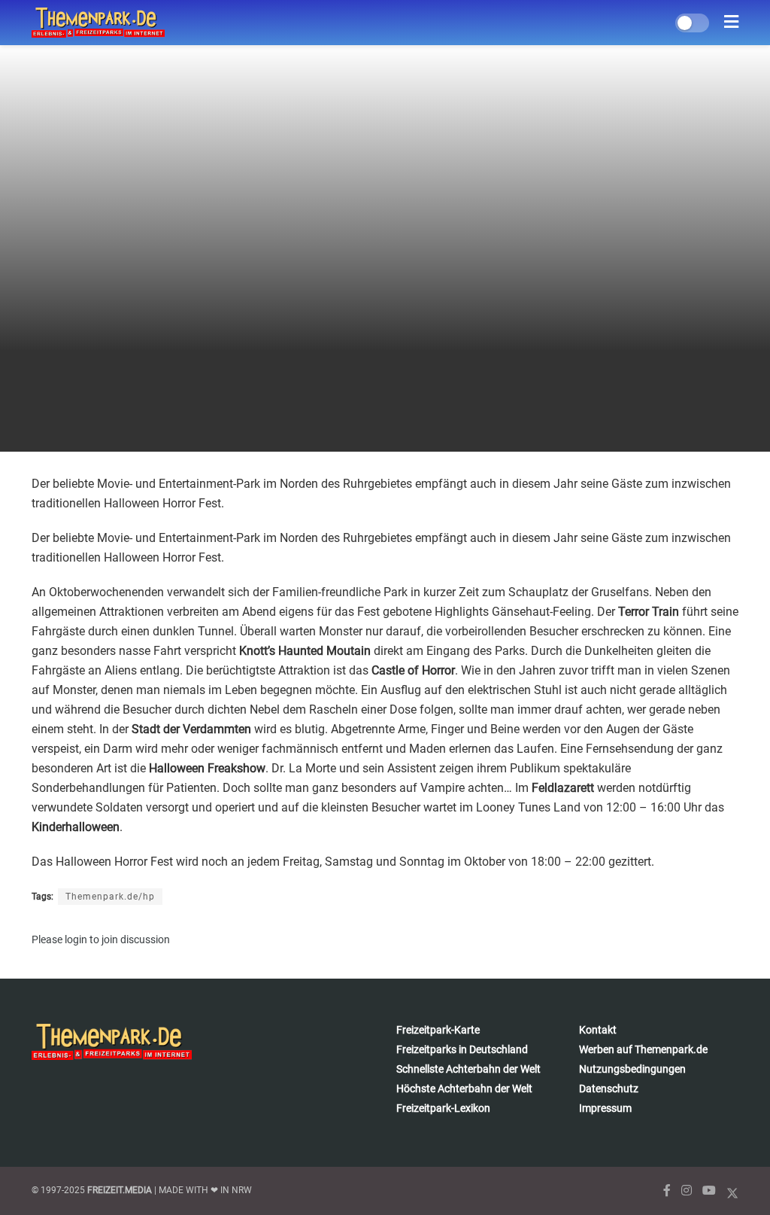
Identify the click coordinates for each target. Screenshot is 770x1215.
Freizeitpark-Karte (438, 1030)
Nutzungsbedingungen (632, 1069)
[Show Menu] (731, 22)
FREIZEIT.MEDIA (119, 1190)
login (76, 939)
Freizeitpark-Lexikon (443, 1108)
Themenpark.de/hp (110, 896)
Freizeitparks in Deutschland (462, 1049)
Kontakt (598, 1030)
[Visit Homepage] (98, 23)
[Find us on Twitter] (732, 1190)
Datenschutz (608, 1089)
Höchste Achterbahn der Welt (464, 1089)
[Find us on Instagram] (686, 1190)
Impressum (605, 1108)
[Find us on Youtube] (709, 1190)
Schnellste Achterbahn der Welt (468, 1069)
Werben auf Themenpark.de (643, 1049)
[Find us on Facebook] (667, 1190)
